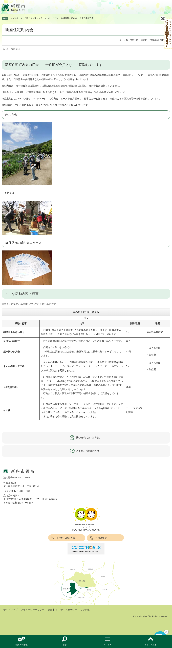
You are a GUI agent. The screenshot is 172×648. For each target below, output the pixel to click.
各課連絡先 (101, 538)
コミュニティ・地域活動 (58, 18)
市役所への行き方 (65, 538)
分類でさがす (30, 18)
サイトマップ (10, 609)
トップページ (16, 18)
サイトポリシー (68, 609)
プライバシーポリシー (32, 609)
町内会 (74, 18)
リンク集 (85, 609)
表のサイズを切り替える (86, 312)
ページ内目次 (13, 49)
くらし (42, 18)
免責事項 (52, 609)
